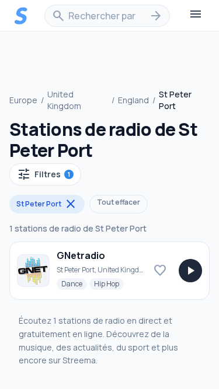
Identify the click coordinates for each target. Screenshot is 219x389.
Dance (74, 283)
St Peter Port (47, 204)
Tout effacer (118, 202)
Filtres (43, 174)
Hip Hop (109, 283)
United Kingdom (64, 100)
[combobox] (107, 16)
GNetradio (81, 255)
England (133, 100)
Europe (23, 100)
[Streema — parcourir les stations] (21, 15)
